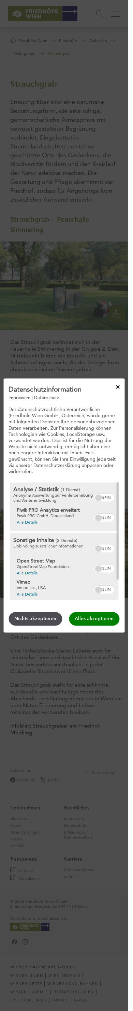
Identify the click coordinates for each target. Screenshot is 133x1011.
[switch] (104, 497)
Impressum (19, 397)
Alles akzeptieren (94, 619)
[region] (64, 541)
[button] (98, 498)
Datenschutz (46, 397)
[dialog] (63, 505)
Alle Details (26, 522)
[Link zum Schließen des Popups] (117, 387)
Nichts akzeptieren (35, 619)
